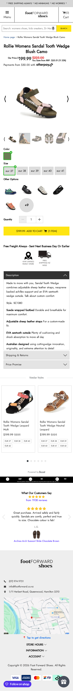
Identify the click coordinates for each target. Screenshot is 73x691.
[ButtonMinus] (22, 219)
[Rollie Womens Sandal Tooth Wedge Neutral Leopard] (55, 401)
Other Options (11, 179)
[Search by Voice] (53, 28)
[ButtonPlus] (39, 219)
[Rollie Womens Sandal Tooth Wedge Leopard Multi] (19, 401)
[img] (36, 497)
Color (7, 149)
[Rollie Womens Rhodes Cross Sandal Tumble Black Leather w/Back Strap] (58, 189)
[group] (18, 419)
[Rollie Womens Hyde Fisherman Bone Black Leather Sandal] (42, 189)
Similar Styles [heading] (36, 377)
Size (6, 163)
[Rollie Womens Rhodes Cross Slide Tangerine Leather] (11, 205)
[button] (4, 516)
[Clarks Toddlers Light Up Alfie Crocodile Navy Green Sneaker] (11, 189)
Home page (9, 37)
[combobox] (29, 28)
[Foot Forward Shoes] (36, 14)
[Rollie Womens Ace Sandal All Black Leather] (26, 189)
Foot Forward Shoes (41, 665)
